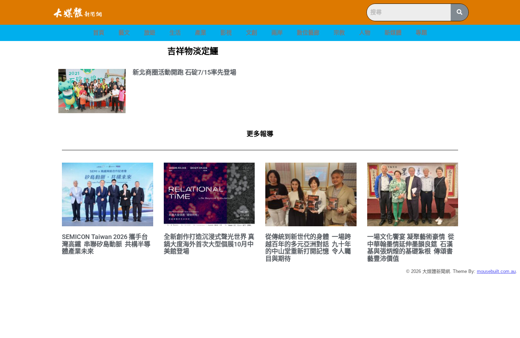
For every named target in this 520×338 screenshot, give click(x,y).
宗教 (339, 32)
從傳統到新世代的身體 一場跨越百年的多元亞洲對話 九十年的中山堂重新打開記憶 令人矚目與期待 (308, 247)
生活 (175, 32)
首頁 (98, 32)
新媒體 (393, 32)
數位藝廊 (308, 32)
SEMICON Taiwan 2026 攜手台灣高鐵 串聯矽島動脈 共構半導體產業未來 (106, 244)
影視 (226, 32)
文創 (251, 32)
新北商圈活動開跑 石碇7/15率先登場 (184, 72)
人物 (364, 32)
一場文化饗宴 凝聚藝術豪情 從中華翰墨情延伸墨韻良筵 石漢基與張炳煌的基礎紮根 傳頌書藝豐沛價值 (410, 247)
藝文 (124, 32)
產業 (200, 32)
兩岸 (277, 32)
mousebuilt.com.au (496, 271)
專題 (421, 32)
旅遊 (149, 32)
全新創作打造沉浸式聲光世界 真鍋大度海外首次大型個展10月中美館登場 (209, 244)
